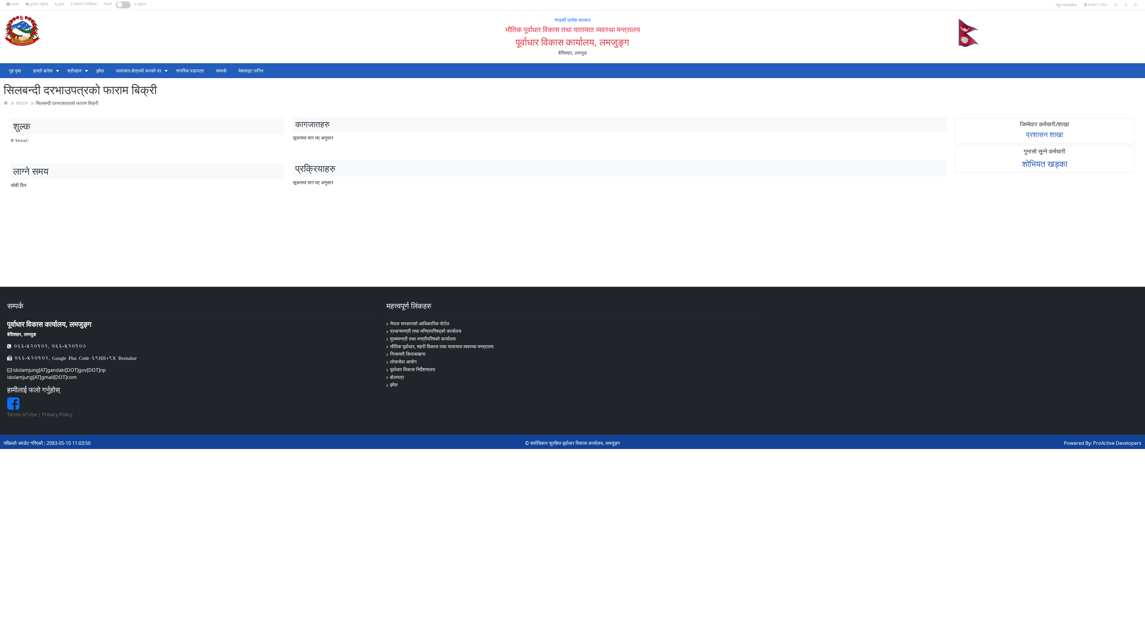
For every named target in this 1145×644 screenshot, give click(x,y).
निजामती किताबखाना (407, 354)
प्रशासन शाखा (1044, 134)
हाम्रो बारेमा (43, 70)
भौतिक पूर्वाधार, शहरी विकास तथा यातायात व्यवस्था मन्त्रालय (441, 346)
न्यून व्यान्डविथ (1066, 5)
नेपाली (108, 4)
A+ (1136, 4)
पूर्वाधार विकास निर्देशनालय (412, 369)
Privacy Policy (57, 414)
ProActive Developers (1117, 443)
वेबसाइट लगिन (251, 70)
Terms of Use (22, 414)
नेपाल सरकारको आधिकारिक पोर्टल (419, 323)
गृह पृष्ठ (15, 70)
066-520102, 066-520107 (48, 346)
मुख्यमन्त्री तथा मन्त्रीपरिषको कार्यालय (423, 338)
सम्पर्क (14, 4)
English (140, 4)
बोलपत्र (397, 377)
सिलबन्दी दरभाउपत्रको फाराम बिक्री (67, 103)
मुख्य (61, 4)
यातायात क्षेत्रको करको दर (138, 70)
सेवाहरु (22, 103)
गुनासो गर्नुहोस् (38, 4)
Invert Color (1097, 4)
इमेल (100, 70)
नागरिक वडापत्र (190, 70)
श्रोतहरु (74, 70)
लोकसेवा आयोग (403, 361)
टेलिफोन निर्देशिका (84, 4)
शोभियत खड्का (1044, 163)
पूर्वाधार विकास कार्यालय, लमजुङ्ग (572, 41)
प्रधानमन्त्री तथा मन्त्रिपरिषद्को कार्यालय (425, 331)
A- (1116, 4)
